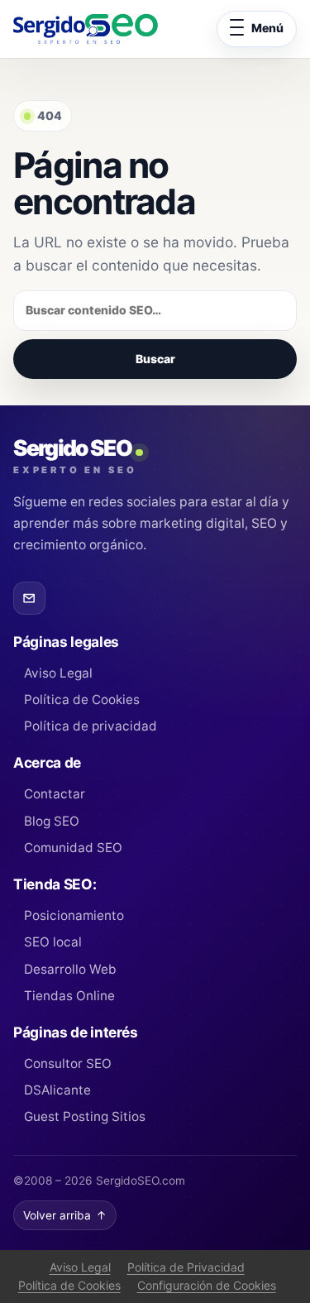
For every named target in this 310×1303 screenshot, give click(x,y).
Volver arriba (65, 1215)
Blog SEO (51, 821)
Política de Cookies (82, 699)
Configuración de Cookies (206, 1285)
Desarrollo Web (70, 969)
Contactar (54, 794)
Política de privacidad (90, 726)
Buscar (155, 359)
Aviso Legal (58, 673)
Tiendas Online (69, 996)
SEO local (53, 942)
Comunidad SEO (73, 847)
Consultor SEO (68, 1063)
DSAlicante (57, 1090)
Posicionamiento (74, 915)
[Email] (29, 598)
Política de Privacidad (186, 1267)
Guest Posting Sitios (84, 1116)
